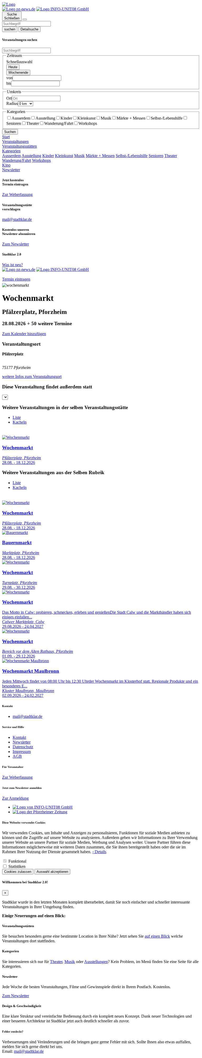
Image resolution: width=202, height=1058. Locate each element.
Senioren (156, 155)
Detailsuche (29, 29)
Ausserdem (21, 118)
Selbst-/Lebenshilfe (167, 118)
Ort (9, 98)
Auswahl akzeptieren (52, 872)
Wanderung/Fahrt (58, 123)
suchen (9, 29)
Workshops (87, 123)
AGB (17, 756)
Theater (32, 123)
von (9, 78)
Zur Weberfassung (17, 194)
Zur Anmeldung (15, 798)
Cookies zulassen (17, 872)
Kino (6, 165)
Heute (12, 67)
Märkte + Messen (131, 118)
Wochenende (18, 72)
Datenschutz (23, 747)
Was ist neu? (12, 265)
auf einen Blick (157, 936)
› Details (99, 851)
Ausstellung (45, 118)
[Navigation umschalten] (25, 19)
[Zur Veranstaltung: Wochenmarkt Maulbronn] (25, 661)
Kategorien (11, 151)
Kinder (66, 118)
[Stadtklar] (8, 4)
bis (8, 83)
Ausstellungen (96, 961)
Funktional (17, 861)
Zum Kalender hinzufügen (24, 334)
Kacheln (20, 422)
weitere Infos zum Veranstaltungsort (32, 376)
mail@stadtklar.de (27, 716)
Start (6, 137)
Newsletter (11, 170)
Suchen (10, 132)
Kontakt (19, 737)
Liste (17, 417)
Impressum (22, 751)
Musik (106, 118)
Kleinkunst (86, 118)
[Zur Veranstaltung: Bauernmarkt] (15, 532)
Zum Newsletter (15, 244)
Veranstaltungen (15, 141)
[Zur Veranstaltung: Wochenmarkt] (15, 437)
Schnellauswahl (19, 62)
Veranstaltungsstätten (19, 146)
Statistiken (17, 866)
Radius (12, 103)
